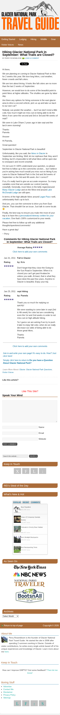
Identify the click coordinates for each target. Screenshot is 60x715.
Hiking (32, 39)
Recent (26, 502)
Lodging (22, 39)
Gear (53, 39)
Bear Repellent (26, 507)
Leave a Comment (32, 58)
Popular (17, 502)
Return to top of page (13, 625)
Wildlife (43, 39)
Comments (35, 502)
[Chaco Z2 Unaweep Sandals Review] (17, 519)
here (7, 652)
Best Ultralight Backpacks (29, 537)
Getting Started (7, 39)
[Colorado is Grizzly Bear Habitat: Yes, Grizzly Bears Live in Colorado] (17, 529)
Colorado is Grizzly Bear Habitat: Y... (32, 528)
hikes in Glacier (38, 153)
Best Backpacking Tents (29, 547)
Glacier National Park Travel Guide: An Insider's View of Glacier (30, 15)
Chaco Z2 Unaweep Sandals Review (30, 518)
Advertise (7, 686)
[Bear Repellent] (17, 509)
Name (41, 427)
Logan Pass (45, 196)
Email (41, 433)
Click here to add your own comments (30, 251)
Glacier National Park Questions (39, 369)
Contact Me (8, 689)
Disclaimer (8, 692)
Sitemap (7, 698)
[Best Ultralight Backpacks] (17, 540)
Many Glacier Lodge (11, 190)
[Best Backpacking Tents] (17, 550)
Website (42, 439)
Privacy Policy (9, 695)
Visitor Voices (7, 45)
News (20, 44)
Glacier (22, 369)
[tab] (17, 502)
